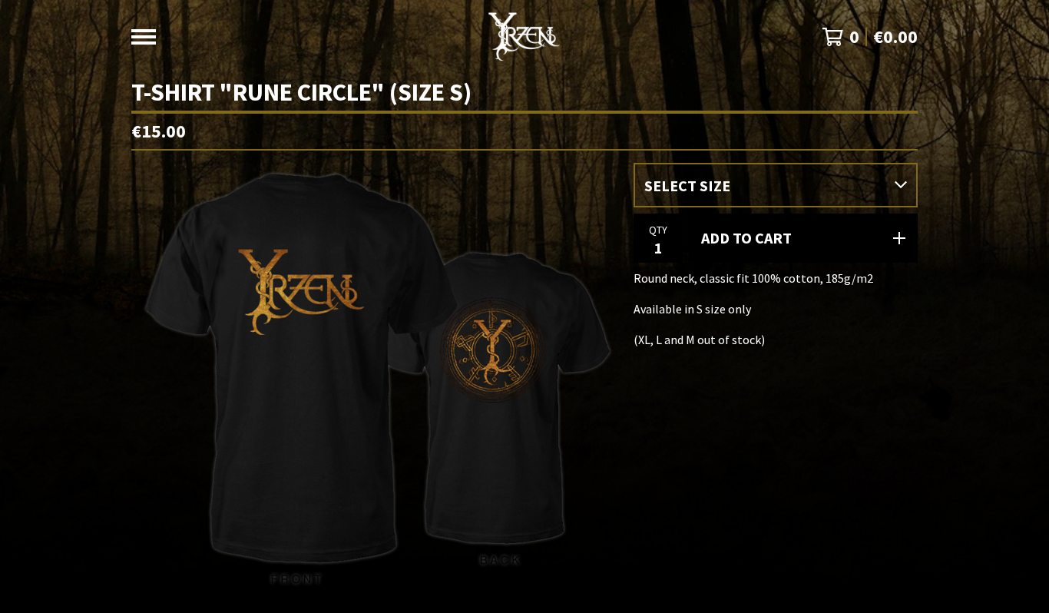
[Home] (524, 36)
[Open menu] (143, 37)
